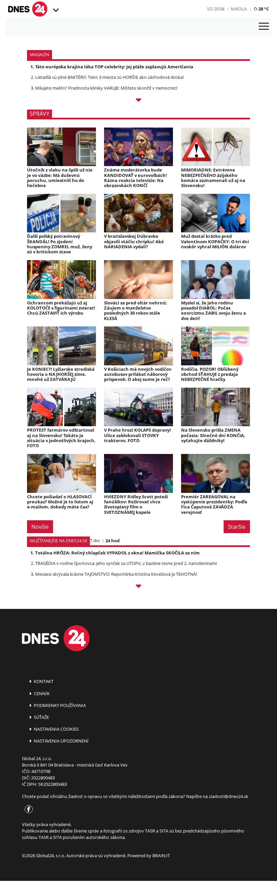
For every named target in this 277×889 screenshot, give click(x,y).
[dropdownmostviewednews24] (138, 587)
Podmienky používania (59, 705)
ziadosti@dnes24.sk (228, 796)
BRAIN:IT (161, 855)
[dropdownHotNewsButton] (138, 101)
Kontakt (43, 681)
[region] (55, 10)
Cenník (41, 693)
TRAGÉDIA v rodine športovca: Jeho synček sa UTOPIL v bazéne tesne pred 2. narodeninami (126, 563)
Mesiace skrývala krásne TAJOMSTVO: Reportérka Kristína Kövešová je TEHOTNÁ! (116, 574)
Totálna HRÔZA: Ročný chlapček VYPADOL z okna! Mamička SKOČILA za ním (117, 553)
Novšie (40, 526)
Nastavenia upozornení (61, 741)
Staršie (237, 526)
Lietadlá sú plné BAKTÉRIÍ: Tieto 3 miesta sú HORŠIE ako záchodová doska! (109, 77)
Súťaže (41, 717)
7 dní (95, 541)
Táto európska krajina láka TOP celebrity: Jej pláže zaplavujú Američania (114, 67)
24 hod (112, 541)
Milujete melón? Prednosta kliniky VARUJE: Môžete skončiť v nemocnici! (106, 88)
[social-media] (27, 809)
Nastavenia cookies (56, 729)
